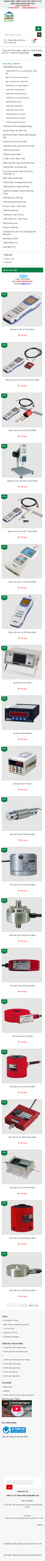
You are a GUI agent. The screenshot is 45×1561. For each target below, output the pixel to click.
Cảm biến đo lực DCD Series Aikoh (22, 1290)
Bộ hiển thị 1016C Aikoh (22, 683)
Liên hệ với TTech (10, 1333)
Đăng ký (22, 40)
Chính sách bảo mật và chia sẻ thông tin (19, 1395)
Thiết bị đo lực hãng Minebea (17, 98)
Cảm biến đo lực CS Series (22, 1036)
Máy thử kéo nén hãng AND (17, 81)
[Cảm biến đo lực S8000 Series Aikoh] (22, 1117)
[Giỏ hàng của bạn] (34, 41)
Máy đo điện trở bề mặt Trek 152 (13, 1543)
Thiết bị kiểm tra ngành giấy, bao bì (18, 182)
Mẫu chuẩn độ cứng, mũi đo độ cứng (18, 163)
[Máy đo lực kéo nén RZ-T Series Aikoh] (22, 511)
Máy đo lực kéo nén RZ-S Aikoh (22, 329)
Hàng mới (8, 262)
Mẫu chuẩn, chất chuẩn (13, 178)
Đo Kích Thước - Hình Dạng (14, 206)
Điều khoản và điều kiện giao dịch (16, 1324)
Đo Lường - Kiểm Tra (21, 50)
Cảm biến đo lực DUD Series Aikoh (22, 935)
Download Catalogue (11, 1337)
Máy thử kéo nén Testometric (17, 77)
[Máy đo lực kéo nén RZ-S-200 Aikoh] (22, 410)
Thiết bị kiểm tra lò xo (12, 67)
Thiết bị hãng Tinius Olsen (16, 114)
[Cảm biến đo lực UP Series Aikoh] (22, 1167)
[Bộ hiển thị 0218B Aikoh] (22, 713)
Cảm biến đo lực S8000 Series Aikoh (22, 1137)
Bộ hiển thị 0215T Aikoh (22, 783)
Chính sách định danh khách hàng (17, 1360)
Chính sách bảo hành (12, 1376)
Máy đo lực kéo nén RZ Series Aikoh (22, 632)
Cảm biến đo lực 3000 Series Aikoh (22, 1238)
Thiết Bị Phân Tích (10, 243)
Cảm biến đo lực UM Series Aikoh (22, 884)
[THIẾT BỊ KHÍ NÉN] (22, 276)
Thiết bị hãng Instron (14, 102)
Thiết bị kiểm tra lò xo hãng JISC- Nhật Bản (21, 72)
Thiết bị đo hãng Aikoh (14, 106)
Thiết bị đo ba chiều (11, 150)
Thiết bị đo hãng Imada (15, 110)
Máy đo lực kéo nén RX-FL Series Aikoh (22, 481)
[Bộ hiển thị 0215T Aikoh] (22, 763)
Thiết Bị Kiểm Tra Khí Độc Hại (15, 167)
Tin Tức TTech (9, 1329)
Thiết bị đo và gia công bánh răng (17, 126)
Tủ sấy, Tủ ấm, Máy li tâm (14, 159)
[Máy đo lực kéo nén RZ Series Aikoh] (22, 612)
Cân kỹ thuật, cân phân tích (15, 131)
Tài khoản (12, 42)
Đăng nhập (8, 1387)
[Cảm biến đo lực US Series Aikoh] (22, 965)
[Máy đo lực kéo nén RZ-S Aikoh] (22, 309)
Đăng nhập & (13, 40)
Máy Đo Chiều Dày (10, 227)
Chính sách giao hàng (12, 1368)
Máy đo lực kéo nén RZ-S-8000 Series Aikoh (22, 380)
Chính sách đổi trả (11, 1372)
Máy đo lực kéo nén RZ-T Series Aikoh (22, 531)
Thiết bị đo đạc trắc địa (13, 198)
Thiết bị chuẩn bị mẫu (12, 154)
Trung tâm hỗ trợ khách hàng (15, 1347)
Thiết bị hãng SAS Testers (16, 122)
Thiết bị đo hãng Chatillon (16, 118)
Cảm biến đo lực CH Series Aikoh (22, 1086)
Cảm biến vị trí (9, 247)
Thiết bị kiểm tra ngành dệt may (16, 187)
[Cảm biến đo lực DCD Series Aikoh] (22, 1270)
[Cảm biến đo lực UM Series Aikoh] (22, 864)
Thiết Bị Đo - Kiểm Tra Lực (13, 215)
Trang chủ (6, 50)
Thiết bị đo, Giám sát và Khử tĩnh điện (19, 146)
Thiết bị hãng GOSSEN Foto (14, 202)
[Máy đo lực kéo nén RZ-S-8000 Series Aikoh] (22, 359)
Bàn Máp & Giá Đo (10, 238)
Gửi (9, 1487)
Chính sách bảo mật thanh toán (16, 1351)
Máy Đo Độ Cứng (10, 223)
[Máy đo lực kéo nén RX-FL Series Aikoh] (22, 460)
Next (31, 1305)
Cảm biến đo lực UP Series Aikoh (22, 1187)
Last (36, 1305)
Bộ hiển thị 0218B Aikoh (22, 733)
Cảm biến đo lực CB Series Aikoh (22, 834)
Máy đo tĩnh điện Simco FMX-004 (13, 1555)
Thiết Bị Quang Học (10, 210)
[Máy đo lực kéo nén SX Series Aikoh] (22, 561)
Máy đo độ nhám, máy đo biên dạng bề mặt (19, 136)
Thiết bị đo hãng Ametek (15, 90)
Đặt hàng (23, 335)
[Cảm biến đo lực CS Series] (22, 1016)
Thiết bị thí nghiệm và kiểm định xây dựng (18, 192)
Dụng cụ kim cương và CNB (15, 142)
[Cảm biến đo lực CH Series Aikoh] (22, 1066)
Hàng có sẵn (9, 259)
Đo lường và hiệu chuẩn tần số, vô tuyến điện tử (18, 172)
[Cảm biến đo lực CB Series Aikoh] (22, 814)
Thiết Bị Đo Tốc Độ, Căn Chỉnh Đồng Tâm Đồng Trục (19, 233)
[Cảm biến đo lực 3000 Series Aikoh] (22, 1217)
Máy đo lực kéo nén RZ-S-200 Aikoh (22, 430)
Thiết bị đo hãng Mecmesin (16, 94)
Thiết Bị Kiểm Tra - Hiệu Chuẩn (15, 219)
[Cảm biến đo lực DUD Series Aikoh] (22, 915)
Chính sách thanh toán (12, 1364)
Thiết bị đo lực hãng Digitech (17, 85)
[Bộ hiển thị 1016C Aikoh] (22, 662)
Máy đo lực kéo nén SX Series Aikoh (22, 582)
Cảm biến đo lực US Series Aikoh (22, 985)
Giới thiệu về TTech (11, 1320)
